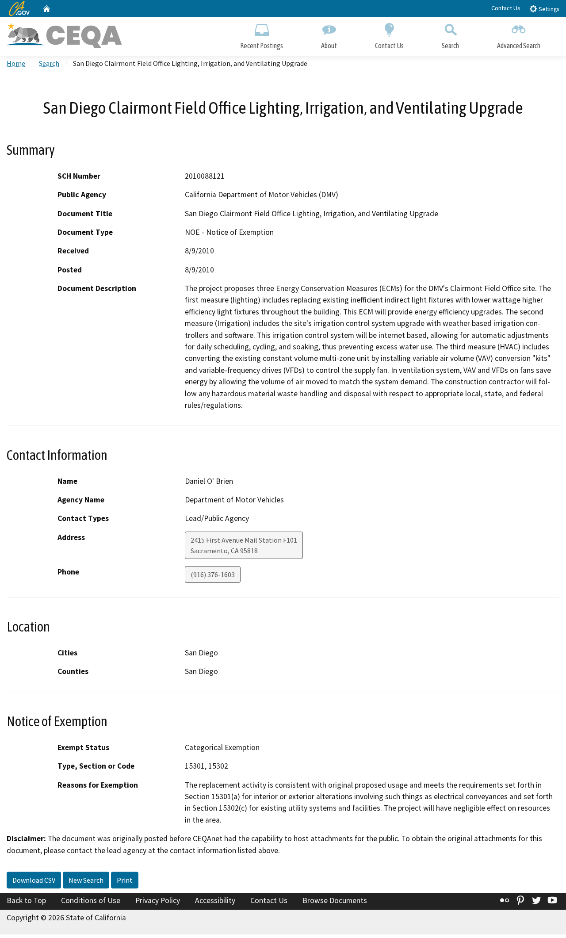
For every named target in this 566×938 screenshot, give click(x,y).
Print (125, 880)
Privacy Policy (157, 900)
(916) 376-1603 (213, 574)
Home (16, 63)
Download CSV (33, 880)
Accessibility (215, 900)
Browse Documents (334, 900)
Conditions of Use (90, 900)
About (329, 46)
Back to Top (26, 900)
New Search (86, 880)
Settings (548, 9)
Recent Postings (261, 46)
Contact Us (505, 8)
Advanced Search (518, 46)
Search (450, 46)
